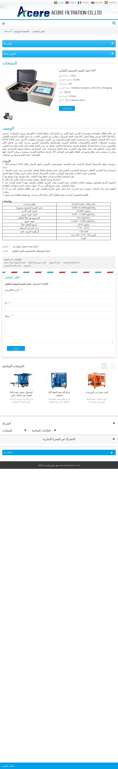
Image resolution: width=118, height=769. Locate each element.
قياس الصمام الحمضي (12, 265)
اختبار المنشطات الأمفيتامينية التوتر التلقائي (31, 250)
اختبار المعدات (38, 31)
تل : (7, 302)
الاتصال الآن (67, 108)
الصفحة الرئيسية (21, 31)
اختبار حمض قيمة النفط (37, 262)
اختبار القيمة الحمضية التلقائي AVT (26, 283)
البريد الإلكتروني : (13, 289)
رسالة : (9, 315)
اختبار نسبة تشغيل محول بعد (25, 246)
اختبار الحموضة (55, 262)
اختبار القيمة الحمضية (71, 262)
